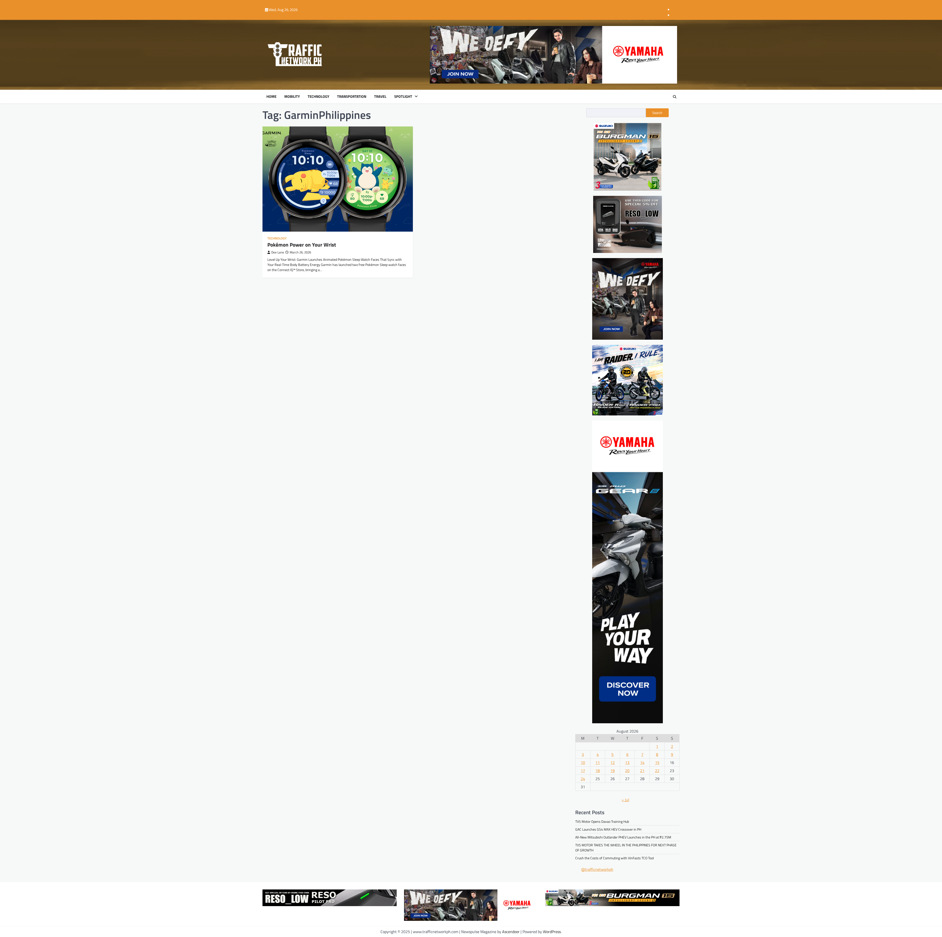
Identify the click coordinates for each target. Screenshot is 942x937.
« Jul (625, 800)
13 (627, 762)
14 (642, 762)
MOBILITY (292, 96)
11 (597, 762)
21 (642, 771)
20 (627, 771)
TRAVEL (380, 96)
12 (612, 762)
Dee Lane (277, 252)
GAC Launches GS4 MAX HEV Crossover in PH (608, 829)
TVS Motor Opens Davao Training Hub (602, 821)
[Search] (674, 96)
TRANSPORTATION (351, 96)
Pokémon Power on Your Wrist (301, 245)
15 (657, 762)
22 (657, 771)
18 (597, 771)
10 (583, 762)
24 (583, 779)
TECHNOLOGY (318, 96)
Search (657, 112)
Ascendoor (511, 932)
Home (271, 96)
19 (612, 771)
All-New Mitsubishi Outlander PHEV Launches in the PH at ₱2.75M (623, 837)
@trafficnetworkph (597, 869)
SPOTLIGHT (403, 96)
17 (583, 771)
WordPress (552, 932)
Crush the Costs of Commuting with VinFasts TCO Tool (614, 858)
